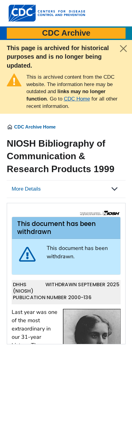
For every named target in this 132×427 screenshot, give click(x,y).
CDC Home (77, 99)
